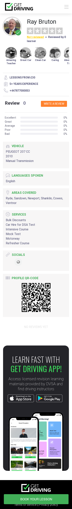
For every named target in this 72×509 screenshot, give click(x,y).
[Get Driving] (19, 7)
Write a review (54, 103)
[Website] (18, 262)
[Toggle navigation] (65, 6)
